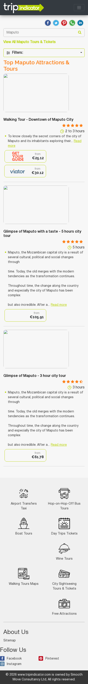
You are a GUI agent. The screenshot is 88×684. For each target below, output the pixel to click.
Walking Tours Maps (24, 584)
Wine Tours (64, 558)
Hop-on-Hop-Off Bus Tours (64, 506)
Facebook (14, 658)
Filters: (17, 52)
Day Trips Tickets (64, 533)
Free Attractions (64, 613)
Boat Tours (23, 533)
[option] (25, 156)
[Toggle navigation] (79, 7)
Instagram (14, 664)
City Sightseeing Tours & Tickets (64, 586)
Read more (59, 304)
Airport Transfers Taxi (24, 506)
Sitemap (9, 640)
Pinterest (52, 658)
